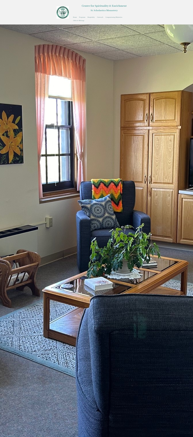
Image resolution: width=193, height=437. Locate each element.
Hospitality (91, 17)
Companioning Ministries (113, 17)
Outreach (100, 17)
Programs (82, 17)
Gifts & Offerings (78, 20)
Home (75, 17)
